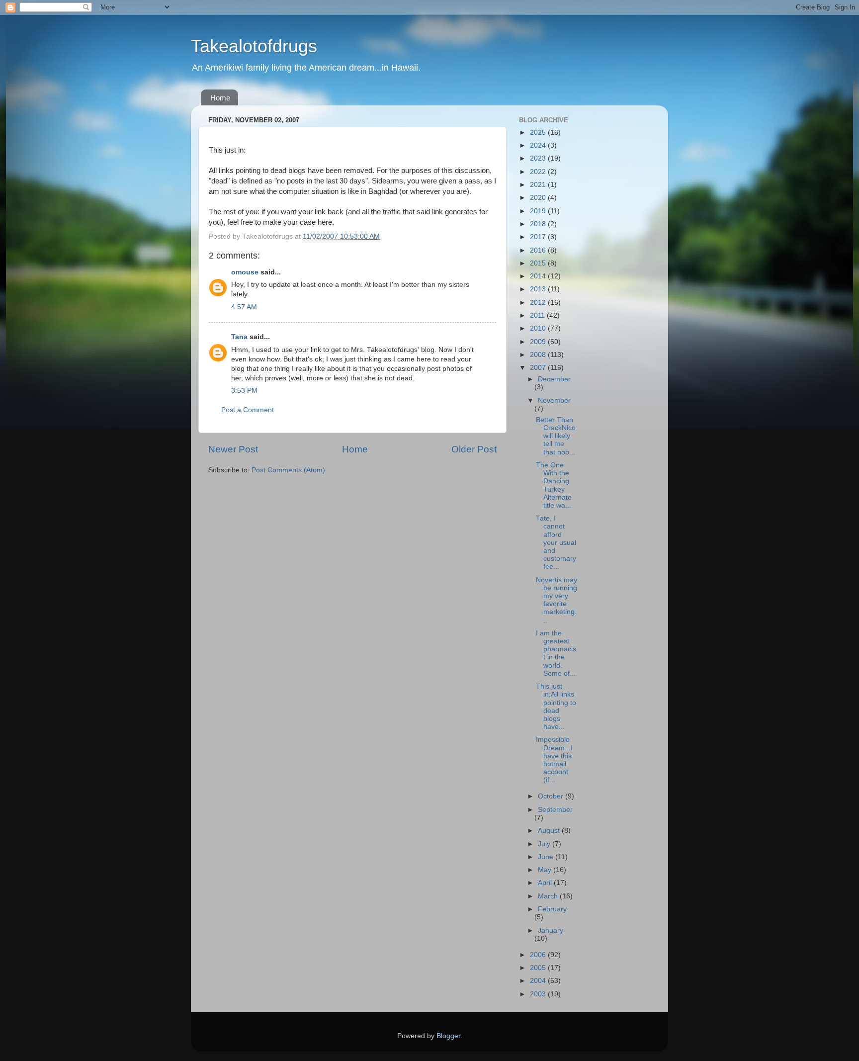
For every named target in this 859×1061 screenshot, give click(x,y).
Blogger (448, 1036)
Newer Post (233, 449)
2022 (539, 172)
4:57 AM (244, 307)
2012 (539, 302)
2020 (539, 197)
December (554, 379)
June (546, 857)
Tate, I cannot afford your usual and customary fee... (556, 542)
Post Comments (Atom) (288, 470)
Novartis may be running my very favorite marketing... (556, 600)
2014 (539, 276)
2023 (539, 158)
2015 (539, 263)
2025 (539, 132)
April (546, 882)
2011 (538, 315)
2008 (539, 354)
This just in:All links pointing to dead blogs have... (556, 706)
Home (220, 97)
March (549, 896)
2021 (539, 184)
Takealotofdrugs (254, 46)
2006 (539, 955)
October (551, 796)
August (550, 830)
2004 (539, 980)
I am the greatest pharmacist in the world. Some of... (556, 653)
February (552, 909)
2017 (539, 237)
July (545, 844)
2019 (539, 211)
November (554, 400)
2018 (539, 224)
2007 (539, 367)
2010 (539, 328)
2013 (539, 289)
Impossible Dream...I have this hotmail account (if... (554, 760)
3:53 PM (244, 390)
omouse (244, 272)
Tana (239, 337)
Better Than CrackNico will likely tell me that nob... (556, 436)
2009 (539, 342)
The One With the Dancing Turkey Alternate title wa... (554, 485)
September (555, 809)
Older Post (474, 449)
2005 (539, 968)
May (545, 870)
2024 (539, 145)
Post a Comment (247, 410)
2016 (539, 250)
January (550, 930)
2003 (539, 994)
